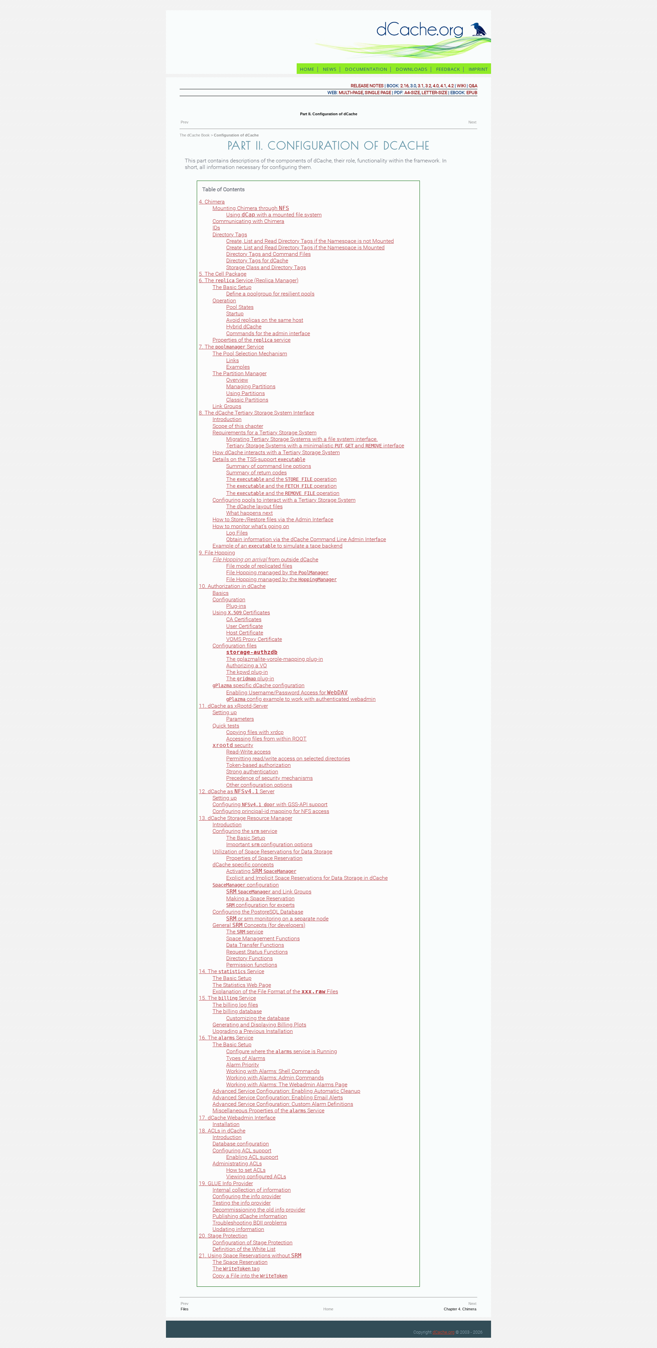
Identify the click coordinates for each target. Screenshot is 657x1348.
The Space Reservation (240, 1262)
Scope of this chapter (237, 426)
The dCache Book (195, 135)
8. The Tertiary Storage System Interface (256, 412)
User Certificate (244, 626)
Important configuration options (269, 844)
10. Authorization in (232, 586)
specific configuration (258, 685)
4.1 (443, 85)
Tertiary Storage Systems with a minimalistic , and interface (315, 445)
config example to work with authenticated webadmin (301, 699)
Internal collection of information (251, 1190)
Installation (226, 1124)
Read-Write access (248, 751)
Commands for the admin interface (268, 333)
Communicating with (248, 221)
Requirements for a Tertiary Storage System (264, 432)
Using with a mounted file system (274, 214)
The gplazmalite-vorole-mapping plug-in (274, 659)
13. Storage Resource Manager (245, 818)
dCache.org (443, 1332)
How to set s (246, 1170)
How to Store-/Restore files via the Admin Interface (272, 519)
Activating (261, 871)
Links (232, 360)
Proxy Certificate (254, 639)
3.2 (428, 85)
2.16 (404, 85)
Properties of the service (251, 340)
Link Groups (226, 406)
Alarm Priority (242, 1064)
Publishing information (249, 1216)
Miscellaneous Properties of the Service (268, 1110)
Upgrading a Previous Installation (252, 1031)
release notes (367, 85)
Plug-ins (236, 606)
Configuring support (241, 1150)
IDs (216, 227)
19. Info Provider (226, 1183)
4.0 (436, 85)
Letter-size (434, 92)
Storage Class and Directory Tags (266, 267)
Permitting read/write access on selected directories (288, 758)
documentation (366, 69)
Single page (378, 92)
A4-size (412, 92)
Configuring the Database (257, 911)
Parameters (240, 719)
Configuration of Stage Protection (252, 1242)
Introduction (227, 419)
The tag (236, 1268)
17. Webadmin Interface (237, 1117)
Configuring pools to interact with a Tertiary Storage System (284, 500)
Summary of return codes (256, 472)
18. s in (222, 1130)
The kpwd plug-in (247, 672)
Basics (220, 593)
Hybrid (243, 326)
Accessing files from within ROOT (266, 738)
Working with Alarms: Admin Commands (275, 1077)
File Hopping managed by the (277, 572)
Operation (224, 300)
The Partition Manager (239, 373)
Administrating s (237, 1163)
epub (471, 92)
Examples (238, 367)
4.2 (451, 85)
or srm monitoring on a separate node (277, 918)
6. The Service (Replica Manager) (248, 280)
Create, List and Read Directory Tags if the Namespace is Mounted (305, 247)
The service (244, 931)
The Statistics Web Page (241, 985)
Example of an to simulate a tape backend (277, 545)
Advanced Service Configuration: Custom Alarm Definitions (282, 1104)
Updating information (238, 1229)
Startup (235, 313)
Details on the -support (258, 459)
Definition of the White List (243, 1249)
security (232, 745)
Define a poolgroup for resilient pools (270, 293)
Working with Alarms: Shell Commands (273, 1071)
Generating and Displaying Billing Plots (259, 1024)
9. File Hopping (217, 552)
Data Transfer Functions (255, 945)
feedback (448, 69)
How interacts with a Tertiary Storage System (276, 452)
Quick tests (225, 725)
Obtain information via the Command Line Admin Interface (306, 539)
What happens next (249, 513)
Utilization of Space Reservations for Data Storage (272, 851)
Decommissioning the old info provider (258, 1209)
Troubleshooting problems (249, 1222)
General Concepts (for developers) (258, 925)
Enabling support (252, 1157)
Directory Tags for (257, 260)
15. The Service (227, 998)
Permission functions (251, 964)
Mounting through (250, 208)
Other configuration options (259, 785)
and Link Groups (268, 891)
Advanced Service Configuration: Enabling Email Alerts (277, 1097)
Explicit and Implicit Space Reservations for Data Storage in (307, 878)
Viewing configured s (256, 1176)
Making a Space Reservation (260, 898)
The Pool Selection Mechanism (249, 353)
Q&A (473, 85)
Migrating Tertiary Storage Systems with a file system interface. (302, 439)
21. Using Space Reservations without (250, 1255)
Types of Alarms (245, 1058)
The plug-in (250, 678)
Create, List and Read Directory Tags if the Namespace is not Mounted (310, 241)
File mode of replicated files (259, 566)
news (330, 69)
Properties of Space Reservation (264, 858)
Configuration (228, 599)
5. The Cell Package (222, 274)
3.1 (421, 85)
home (307, 69)
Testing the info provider (241, 1203)
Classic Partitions (247, 399)
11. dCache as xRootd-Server (233, 706)
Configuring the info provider (246, 1196)
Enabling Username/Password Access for (287, 692)
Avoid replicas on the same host (264, 320)
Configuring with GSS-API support (269, 804)
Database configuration (240, 1143)
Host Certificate (244, 632)
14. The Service (231, 971)
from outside (265, 559)
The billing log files (235, 1005)
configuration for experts (260, 905)
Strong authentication (252, 771)
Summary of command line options (268, 466)
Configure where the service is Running (281, 1051)
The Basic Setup (232, 287)
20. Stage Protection (223, 1235)
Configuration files (234, 645)
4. (212, 201)
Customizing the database (257, 1018)
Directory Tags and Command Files (268, 254)
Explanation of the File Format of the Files (275, 991)
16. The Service (226, 1037)
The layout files (254, 506)
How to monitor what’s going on (250, 526)
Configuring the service (244, 831)
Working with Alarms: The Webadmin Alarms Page (286, 1084)
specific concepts (243, 864)
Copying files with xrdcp (255, 732)
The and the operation (281, 479)
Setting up (224, 712)
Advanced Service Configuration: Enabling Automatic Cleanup (286, 1091)
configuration (245, 884)
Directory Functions (249, 958)
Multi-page (351, 92)
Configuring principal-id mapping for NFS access (270, 811)
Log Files (237, 532)
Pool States (240, 307)
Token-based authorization (258, 765)
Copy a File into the (249, 1275)
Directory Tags (229, 234)
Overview (237, 380)
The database (237, 1011)
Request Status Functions (257, 951)
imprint (479, 69)
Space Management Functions (263, 938)
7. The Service (231, 346)
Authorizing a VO (246, 665)
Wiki (461, 85)
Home (328, 1309)
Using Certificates (241, 612)
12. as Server (236, 791)
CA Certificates (243, 619)
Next (472, 122)
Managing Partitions (250, 386)
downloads (412, 69)
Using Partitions (245, 393)
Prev (185, 122)
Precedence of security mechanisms (269, 778)
